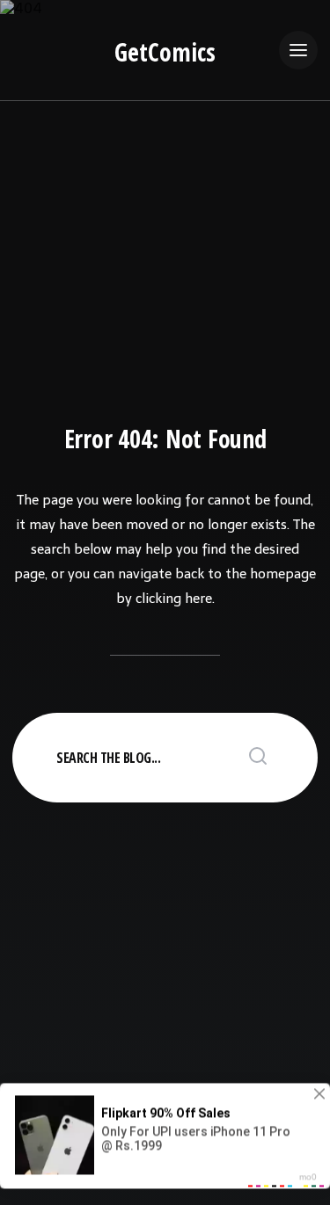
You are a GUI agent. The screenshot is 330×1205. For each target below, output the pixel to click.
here (198, 598)
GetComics (165, 52)
